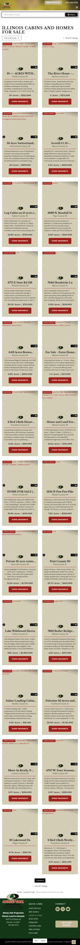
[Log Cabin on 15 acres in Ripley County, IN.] (20, 195)
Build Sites (33, 919)
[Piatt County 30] (60, 543)
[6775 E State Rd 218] (20, 264)
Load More (40, 880)
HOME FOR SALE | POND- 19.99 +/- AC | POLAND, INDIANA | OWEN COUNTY (20, 491)
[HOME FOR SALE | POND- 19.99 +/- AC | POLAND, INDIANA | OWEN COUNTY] (20, 473)
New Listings (34, 929)
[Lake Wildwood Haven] (20, 613)
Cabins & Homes (35, 915)
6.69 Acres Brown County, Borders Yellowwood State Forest (20, 352)
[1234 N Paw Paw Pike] (60, 473)
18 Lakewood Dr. (20, 840)
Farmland (33, 922)
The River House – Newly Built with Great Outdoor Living (60, 73)
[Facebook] (57, 909)
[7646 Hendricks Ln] (60, 264)
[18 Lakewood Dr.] (20, 822)
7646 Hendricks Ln (60, 282)
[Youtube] (68, 909)
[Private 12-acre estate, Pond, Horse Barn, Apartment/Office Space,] (20, 543)
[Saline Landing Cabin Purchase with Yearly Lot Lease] (20, 682)
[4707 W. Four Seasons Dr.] (60, 752)
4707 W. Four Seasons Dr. (60, 770)
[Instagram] (63, 909)
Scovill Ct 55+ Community (60, 143)
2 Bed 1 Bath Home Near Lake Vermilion (20, 422)
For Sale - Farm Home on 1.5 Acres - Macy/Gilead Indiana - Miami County (60, 352)
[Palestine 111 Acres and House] (60, 682)
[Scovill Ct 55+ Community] (60, 125)
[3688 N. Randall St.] (60, 195)
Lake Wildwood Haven (20, 631)
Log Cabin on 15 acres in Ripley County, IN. (20, 212)
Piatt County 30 (60, 561)
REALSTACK (27, 942)
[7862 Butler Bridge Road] (60, 613)
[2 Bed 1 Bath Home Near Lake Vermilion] (20, 404)
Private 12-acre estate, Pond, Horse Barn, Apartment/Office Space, (20, 561)
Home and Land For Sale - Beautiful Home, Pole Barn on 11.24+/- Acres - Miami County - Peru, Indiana (60, 422)
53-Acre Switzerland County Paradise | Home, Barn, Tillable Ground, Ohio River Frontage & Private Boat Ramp (20, 143)
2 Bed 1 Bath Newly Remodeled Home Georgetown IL (60, 840)
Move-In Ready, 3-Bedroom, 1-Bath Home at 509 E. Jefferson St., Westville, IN (20, 770)
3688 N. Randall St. (60, 212)
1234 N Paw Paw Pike (60, 491)
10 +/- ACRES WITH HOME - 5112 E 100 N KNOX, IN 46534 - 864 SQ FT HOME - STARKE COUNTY (20, 73)
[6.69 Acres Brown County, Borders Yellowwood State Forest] (20, 334)
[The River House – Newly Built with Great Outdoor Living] (60, 55)
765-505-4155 (13, 925)
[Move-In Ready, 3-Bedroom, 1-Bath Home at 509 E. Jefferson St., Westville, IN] (20, 752)
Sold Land (33, 933)
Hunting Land (35, 926)
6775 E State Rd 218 (20, 282)
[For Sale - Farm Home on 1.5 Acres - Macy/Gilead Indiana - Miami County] (60, 334)
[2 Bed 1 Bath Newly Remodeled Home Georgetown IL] (60, 822)
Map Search (34, 912)
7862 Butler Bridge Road (60, 631)
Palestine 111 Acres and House (60, 700)
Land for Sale (35, 908)
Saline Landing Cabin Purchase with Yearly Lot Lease (20, 700)
